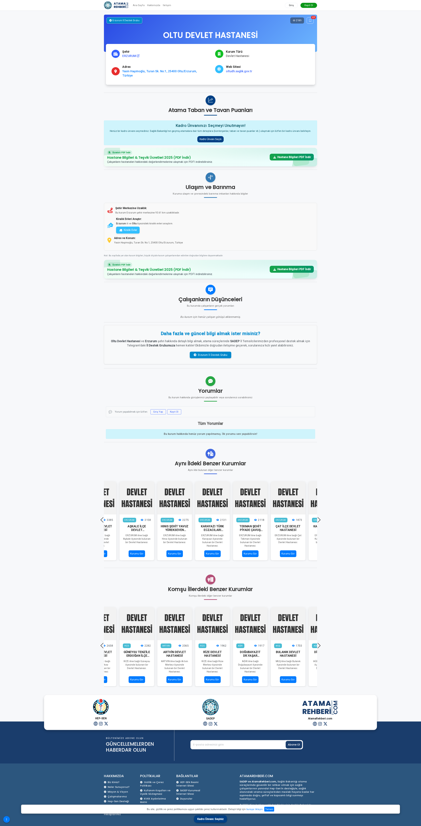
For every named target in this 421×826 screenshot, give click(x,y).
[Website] (96, 724)
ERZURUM (129, 56)
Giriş (291, 5)
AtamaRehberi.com (256, 776)
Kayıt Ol (309, 5)
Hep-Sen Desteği (118, 801)
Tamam (269, 809)
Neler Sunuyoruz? (119, 787)
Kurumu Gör (136, 553)
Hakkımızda (153, 5)
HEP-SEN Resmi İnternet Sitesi (187, 784)
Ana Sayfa (139, 5)
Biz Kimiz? (114, 782)
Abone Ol (294, 745)
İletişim (167, 5)
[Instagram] (101, 724)
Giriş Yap (158, 411)
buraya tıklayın (255, 809)
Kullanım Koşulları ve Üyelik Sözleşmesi (155, 792)
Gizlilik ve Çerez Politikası (152, 784)
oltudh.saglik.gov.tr (239, 71)
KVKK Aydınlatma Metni (153, 800)
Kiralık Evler (130, 230)
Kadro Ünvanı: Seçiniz (210, 819)
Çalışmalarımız (117, 796)
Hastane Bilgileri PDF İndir (294, 157)
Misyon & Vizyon (118, 791)
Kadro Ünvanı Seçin (210, 139)
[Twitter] (106, 724)
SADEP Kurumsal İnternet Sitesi (188, 792)
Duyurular (186, 798)
